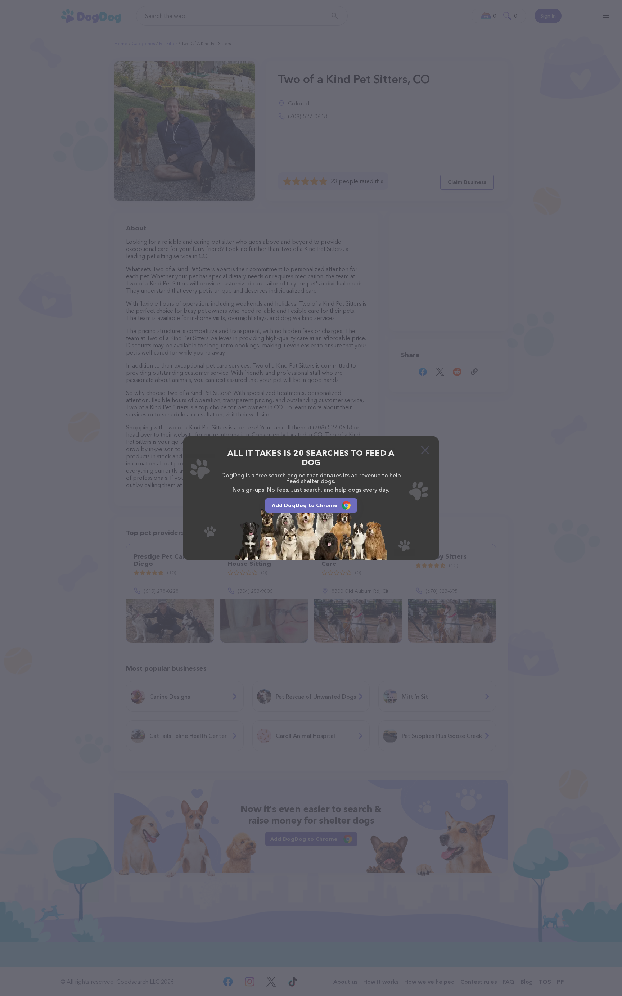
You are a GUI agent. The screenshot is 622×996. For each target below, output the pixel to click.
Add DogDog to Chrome (305, 505)
